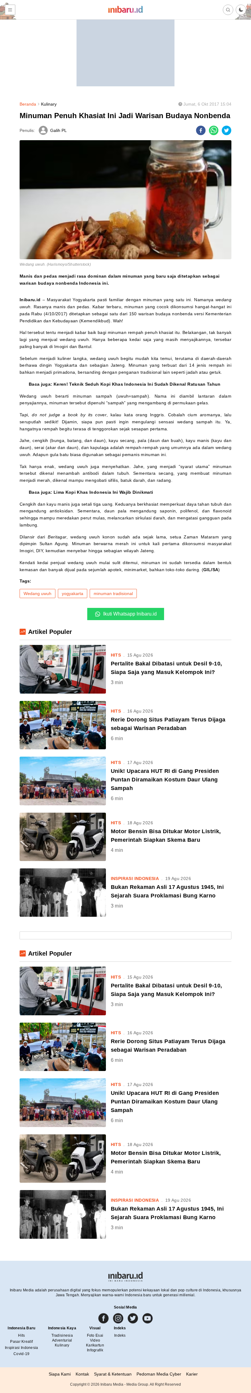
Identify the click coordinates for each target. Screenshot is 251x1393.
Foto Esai (95, 1335)
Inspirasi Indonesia (21, 1348)
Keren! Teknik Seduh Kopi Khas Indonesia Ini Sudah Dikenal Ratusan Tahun (137, 384)
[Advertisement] (125, 48)
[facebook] (201, 130)
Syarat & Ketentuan (113, 1374)
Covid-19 (21, 1354)
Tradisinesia (62, 1335)
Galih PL (58, 130)
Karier (192, 1374)
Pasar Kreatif (21, 1341)
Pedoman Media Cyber (159, 1374)
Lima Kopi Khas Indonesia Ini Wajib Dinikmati (103, 492)
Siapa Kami (60, 1374)
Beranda (28, 104)
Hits (21, 1335)
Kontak (82, 1374)
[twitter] (226, 130)
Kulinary (49, 104)
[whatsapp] (214, 130)
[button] (240, 9)
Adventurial (62, 1340)
